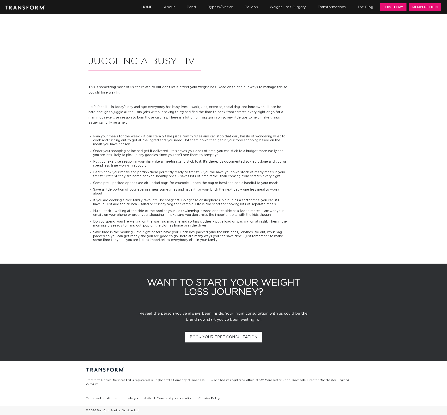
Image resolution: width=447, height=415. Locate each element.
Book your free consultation (223, 337)
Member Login (425, 7)
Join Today (393, 7)
